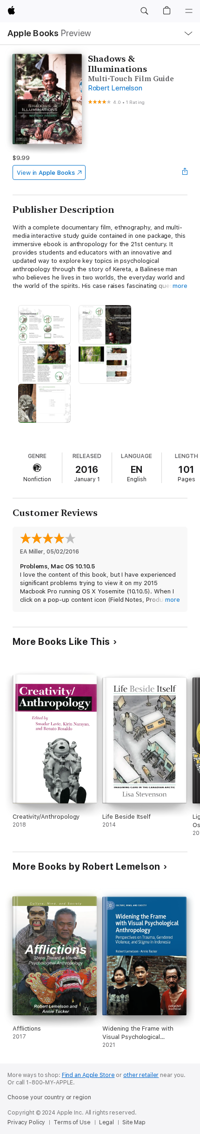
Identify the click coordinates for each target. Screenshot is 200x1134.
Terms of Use (72, 1122)
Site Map (134, 1122)
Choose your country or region (49, 1097)
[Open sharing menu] (184, 172)
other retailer (141, 1075)
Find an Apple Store (88, 1075)
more (180, 285)
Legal (106, 1122)
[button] (144, 11)
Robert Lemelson (115, 88)
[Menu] (189, 11)
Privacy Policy (26, 1122)
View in (46, 172)
